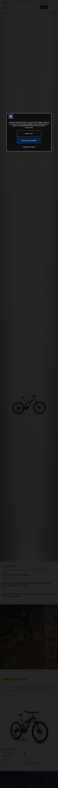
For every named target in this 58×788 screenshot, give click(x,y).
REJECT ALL (29, 133)
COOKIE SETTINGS (29, 147)
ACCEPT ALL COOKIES (29, 140)
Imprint (31, 127)
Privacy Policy (27, 127)
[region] (29, 132)
